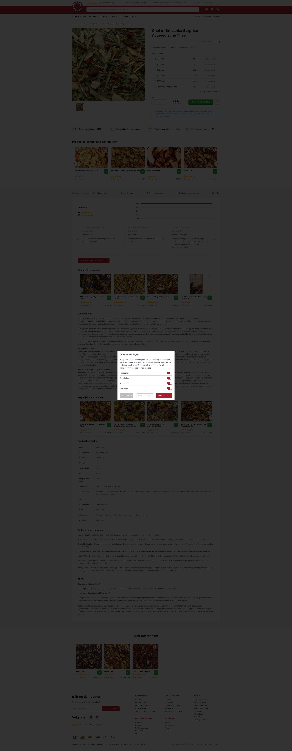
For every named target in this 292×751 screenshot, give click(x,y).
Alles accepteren (164, 396)
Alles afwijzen (126, 396)
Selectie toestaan (145, 396)
